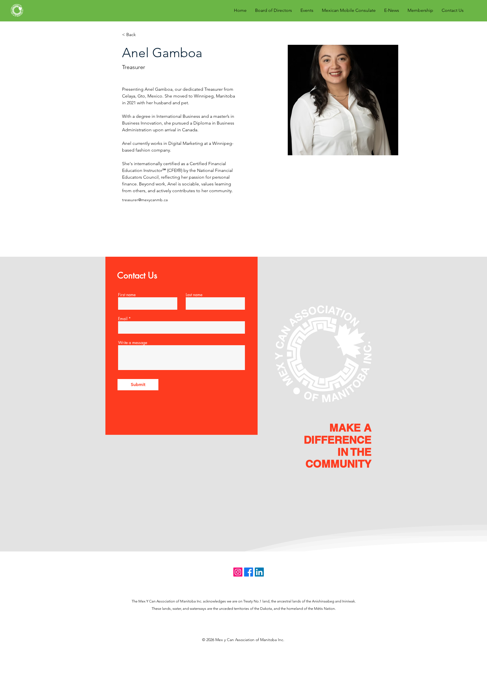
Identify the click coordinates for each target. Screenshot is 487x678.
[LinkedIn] (259, 572)
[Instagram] (237, 572)
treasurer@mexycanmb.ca (145, 199)
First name (127, 295)
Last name (194, 295)
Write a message (132, 343)
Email (122, 319)
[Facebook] (248, 572)
